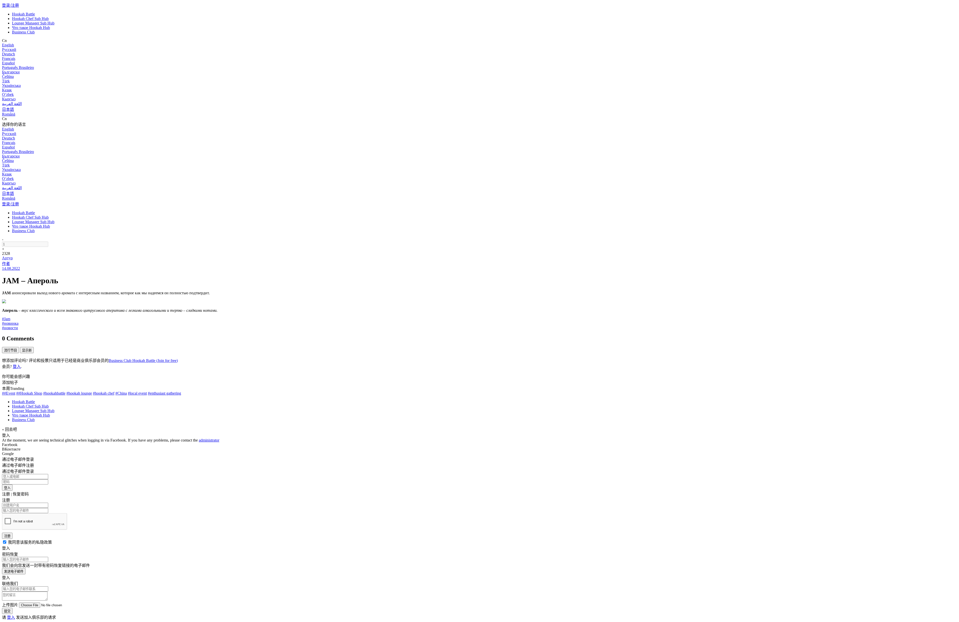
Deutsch (8, 54)
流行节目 (10, 350)
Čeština (8, 76)
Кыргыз (8, 99)
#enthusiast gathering (164, 393)
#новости (10, 328)
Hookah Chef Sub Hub (30, 18)
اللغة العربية (12, 104)
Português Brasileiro (18, 67)
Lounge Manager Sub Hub (33, 23)
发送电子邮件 (13, 571)
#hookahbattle (54, 393)
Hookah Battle (23, 14)
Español (8, 63)
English (8, 45)
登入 (17, 366)
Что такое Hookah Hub (31, 27)
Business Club (23, 32)
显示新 (27, 350)
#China (121, 393)
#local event (137, 393)
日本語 (8, 109)
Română (8, 114)
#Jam (6, 319)
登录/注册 (10, 5)
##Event (8, 393)
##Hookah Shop (29, 393)
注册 (7, 536)
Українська (11, 85)
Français (8, 58)
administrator (209, 440)
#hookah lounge (79, 393)
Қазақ (7, 90)
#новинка (10, 323)
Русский (9, 49)
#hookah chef (103, 393)
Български (11, 72)
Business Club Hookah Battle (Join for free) (143, 360)
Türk (6, 81)
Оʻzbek (8, 94)
